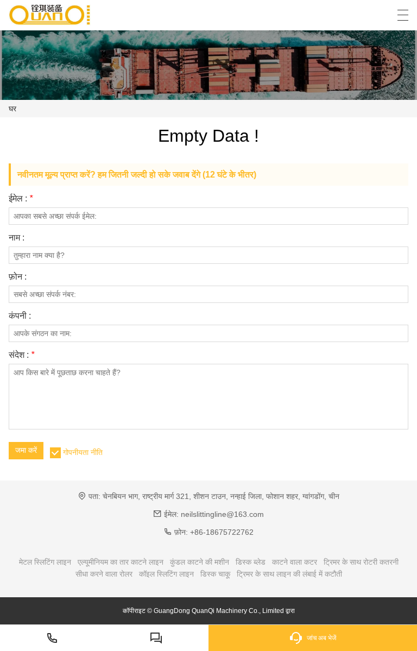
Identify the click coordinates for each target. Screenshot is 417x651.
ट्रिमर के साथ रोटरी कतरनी (361, 562)
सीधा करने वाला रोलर (103, 574)
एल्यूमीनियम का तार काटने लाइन (120, 562)
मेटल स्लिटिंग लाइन (45, 562)
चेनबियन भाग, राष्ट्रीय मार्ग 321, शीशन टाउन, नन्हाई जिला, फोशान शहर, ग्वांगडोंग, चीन (221, 496)
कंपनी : (20, 316)
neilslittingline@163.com (222, 514)
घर (12, 108)
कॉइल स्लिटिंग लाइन (166, 574)
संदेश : (21, 355)
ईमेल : (21, 198)
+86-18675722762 (222, 532)
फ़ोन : (18, 277)
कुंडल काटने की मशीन (199, 562)
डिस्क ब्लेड (251, 562)
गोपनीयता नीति (83, 452)
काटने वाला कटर (294, 562)
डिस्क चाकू (215, 574)
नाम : (16, 237)
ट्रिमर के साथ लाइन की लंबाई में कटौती (289, 574)
